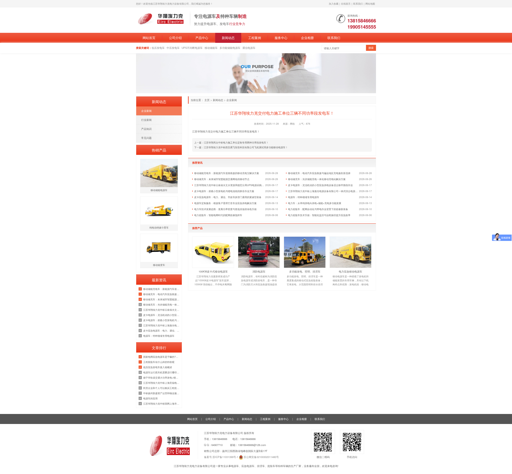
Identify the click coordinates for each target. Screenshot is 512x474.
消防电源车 (258, 271)
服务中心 (281, 37)
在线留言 (346, 3)
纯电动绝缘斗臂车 (159, 227)
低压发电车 (158, 48)
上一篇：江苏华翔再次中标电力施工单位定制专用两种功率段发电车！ (231, 142)
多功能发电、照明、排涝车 (304, 271)
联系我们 (358, 3)
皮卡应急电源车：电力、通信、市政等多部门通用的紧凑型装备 (227, 197)
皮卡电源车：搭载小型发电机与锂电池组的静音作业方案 (224, 191)
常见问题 (146, 138)
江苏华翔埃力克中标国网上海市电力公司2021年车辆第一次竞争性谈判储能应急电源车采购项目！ (161, 403)
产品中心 (201, 37)
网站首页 (149, 37)
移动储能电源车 (159, 190)
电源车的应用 (150, 398)
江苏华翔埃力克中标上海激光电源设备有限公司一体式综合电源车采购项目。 (323, 191)
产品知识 (146, 129)
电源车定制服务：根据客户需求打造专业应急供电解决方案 (225, 203)
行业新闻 (146, 120)
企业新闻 (231, 100)
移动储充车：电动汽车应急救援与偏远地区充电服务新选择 (319, 173)
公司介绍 (175, 37)
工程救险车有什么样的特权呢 (158, 362)
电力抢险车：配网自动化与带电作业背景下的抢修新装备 (318, 209)
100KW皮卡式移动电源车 (213, 271)
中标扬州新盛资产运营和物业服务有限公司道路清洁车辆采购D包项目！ (161, 393)
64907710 (217, 445)
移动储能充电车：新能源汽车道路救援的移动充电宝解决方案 (226, 173)
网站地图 (370, 3)
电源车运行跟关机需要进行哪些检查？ (161, 372)
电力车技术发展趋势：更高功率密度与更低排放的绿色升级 (225, 209)
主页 (207, 100)
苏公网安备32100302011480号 (261, 457)
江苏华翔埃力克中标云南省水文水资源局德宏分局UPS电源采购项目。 (229, 185)
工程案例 (254, 37)
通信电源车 (248, 48)
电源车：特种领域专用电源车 (303, 197)
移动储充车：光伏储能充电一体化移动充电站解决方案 (317, 179)
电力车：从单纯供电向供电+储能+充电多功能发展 (314, 203)
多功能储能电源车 (230, 48)
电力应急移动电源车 (350, 271)
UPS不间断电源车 (192, 48)
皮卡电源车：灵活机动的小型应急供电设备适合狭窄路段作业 (320, 185)
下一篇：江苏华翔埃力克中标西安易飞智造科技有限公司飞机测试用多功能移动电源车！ (241, 147)
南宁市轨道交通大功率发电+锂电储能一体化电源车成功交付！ (161, 377)
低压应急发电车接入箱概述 (157, 367)
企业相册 (307, 37)
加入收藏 (333, 3)
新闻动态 (228, 37)
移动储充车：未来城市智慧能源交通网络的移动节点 (221, 179)
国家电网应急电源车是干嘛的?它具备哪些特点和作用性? (161, 356)
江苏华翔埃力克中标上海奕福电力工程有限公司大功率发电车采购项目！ (161, 382)
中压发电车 (173, 48)
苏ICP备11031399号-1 (225, 457)
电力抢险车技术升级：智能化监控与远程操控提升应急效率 (319, 215)
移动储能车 (211, 48)
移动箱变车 (159, 265)
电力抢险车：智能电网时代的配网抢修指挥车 (218, 215)
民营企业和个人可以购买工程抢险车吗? (161, 388)
